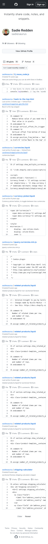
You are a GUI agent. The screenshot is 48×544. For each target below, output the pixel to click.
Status (30, 528)
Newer (28, 516)
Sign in (30, 4)
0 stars (36, 84)
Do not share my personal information (24, 533)
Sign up (41, 4)
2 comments (25, 433)
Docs (13, 531)
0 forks (15, 84)
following (20, 43)
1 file (6, 111)
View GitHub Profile (24, 51)
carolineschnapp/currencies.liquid (14, 152)
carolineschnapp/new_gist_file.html (15, 104)
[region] (24, 90)
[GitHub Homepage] (16, 537)
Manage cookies (31, 531)
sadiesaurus (7, 74)
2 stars (34, 252)
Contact (20, 531)
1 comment (24, 252)
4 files (6, 84)
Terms (7, 528)
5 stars (34, 111)
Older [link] (19, 516)
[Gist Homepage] (16, 4)
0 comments (26, 84)
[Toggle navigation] (3, 4)
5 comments (24, 111)
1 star (34, 341)
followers (10, 43)
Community (39, 528)
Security (22, 528)
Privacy (14, 528)
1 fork (13, 111)
